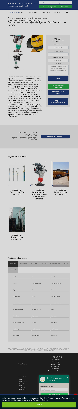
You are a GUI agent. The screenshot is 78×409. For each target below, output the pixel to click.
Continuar (39, 404)
